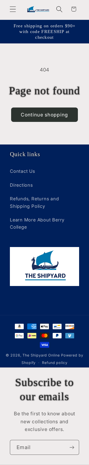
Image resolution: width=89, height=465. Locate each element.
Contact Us (22, 171)
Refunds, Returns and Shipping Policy (34, 202)
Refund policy (54, 362)
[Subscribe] (72, 447)
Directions (21, 185)
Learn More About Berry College (37, 223)
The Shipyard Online (41, 355)
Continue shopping (44, 115)
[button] (13, 9)
